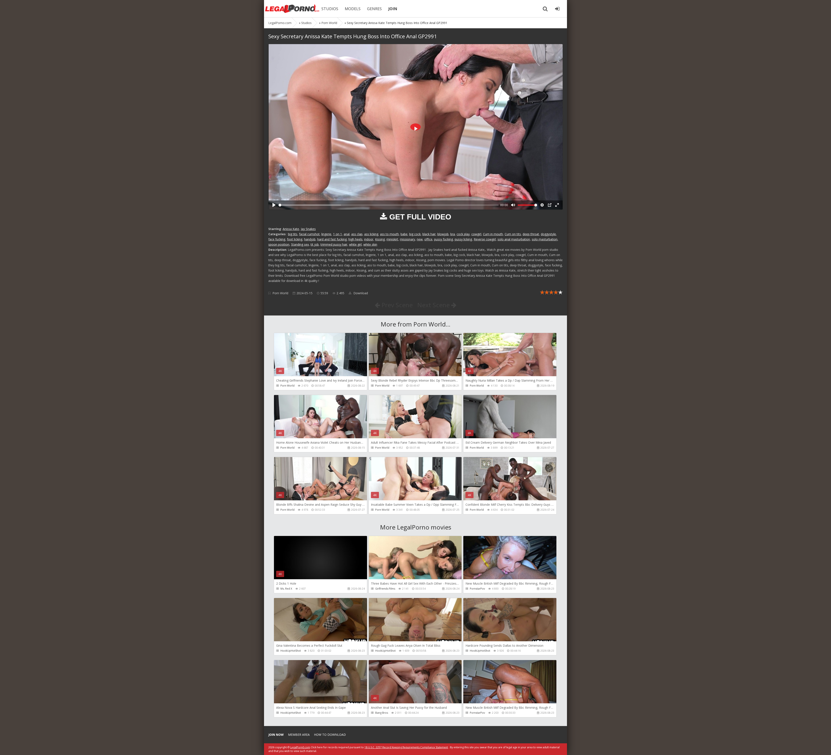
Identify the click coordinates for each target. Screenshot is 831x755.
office (428, 239)
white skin (370, 244)
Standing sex (300, 244)
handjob (310, 239)
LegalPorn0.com (300, 747)
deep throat (531, 234)
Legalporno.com (292, 8)
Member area (299, 735)
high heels (355, 239)
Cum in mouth (493, 234)
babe (404, 234)
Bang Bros (381, 713)
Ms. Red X (286, 588)
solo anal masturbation (514, 239)
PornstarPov (477, 588)
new (420, 239)
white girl (355, 244)
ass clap (356, 234)
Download (360, 293)
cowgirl (476, 234)
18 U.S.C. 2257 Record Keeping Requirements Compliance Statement (406, 747)
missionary (407, 239)
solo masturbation (544, 239)
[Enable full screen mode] (557, 205)
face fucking (276, 239)
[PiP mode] (549, 205)
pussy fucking (443, 239)
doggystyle (548, 234)
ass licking (371, 234)
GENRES (374, 8)
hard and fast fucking (332, 239)
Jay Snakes (308, 229)
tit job (315, 244)
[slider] (389, 205)
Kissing (380, 239)
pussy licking (463, 239)
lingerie (326, 234)
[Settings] (542, 205)
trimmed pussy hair (333, 244)
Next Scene (434, 305)
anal (346, 234)
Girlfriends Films (385, 588)
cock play (463, 234)
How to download (330, 735)
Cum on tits (513, 234)
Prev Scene (396, 305)
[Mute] (513, 205)
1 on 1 (337, 234)
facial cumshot (309, 234)
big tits (292, 234)
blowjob (443, 234)
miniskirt (392, 239)
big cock (415, 234)
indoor (368, 239)
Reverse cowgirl (485, 239)
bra (452, 234)
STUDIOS (329, 8)
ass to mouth (389, 234)
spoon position (278, 244)
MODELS (353, 8)
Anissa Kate (291, 229)
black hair (429, 234)
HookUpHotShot (290, 651)
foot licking (294, 239)
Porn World (280, 293)
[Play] (274, 205)
